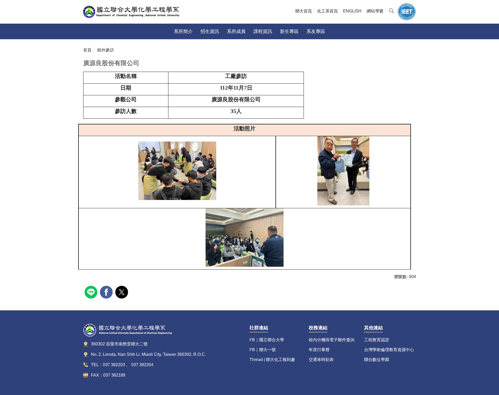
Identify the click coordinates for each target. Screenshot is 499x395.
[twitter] (122, 291)
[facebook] (107, 291)
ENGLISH (352, 11)
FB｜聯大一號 (263, 349)
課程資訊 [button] (262, 31)
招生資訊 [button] (209, 31)
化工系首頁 (327, 11)
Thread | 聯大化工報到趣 (272, 359)
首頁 (87, 50)
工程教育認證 (376, 340)
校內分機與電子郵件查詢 (331, 340)
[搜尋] (391, 10)
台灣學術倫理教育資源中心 (389, 349)
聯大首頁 (303, 11)
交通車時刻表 (321, 359)
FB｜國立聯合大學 (267, 340)
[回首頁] (135, 12)
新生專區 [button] (289, 31)
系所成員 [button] (236, 31)
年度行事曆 (319, 349)
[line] (91, 291)
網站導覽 (375, 11)
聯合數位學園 (376, 359)
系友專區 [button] (315, 31)
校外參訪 (105, 50)
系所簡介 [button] (183, 31)
